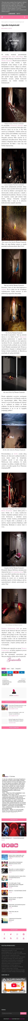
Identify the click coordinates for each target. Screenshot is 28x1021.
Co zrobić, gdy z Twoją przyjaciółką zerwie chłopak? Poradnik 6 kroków (16, 884)
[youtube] (24, 938)
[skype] (11, 938)
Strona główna (5, 22)
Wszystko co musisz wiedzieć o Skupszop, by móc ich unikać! (17, 869)
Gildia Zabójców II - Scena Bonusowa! (13, 838)
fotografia (12, 22)
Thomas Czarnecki (7, 60)
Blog (10, 1019)
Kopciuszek (23, 337)
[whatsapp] (17, 934)
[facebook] (4, 934)
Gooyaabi (22, 1019)
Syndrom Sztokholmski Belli (10, 628)
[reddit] (24, 934)
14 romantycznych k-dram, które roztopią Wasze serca (17, 876)
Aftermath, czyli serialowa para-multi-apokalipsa (17, 905)
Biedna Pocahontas (7, 511)
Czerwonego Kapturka (17, 125)
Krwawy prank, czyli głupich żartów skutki (16, 898)
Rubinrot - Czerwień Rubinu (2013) (17, 890)
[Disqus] (14, 751)
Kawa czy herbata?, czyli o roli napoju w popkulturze (16, 713)
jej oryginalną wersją (17, 572)
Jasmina (4, 289)
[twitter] (11, 934)
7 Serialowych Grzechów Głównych (15, 919)
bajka (8, 668)
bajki (12, 668)
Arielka (16, 454)
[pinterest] (4, 938)
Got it (18, 13)
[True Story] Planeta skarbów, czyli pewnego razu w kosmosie (17, 706)
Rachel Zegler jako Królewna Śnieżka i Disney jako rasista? (16, 720)
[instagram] (17, 938)
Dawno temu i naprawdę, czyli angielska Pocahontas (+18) (16, 856)
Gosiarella (5, 28)
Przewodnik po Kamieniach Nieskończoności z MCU (15, 862)
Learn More (11, 13)
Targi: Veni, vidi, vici (13, 911)
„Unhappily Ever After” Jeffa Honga (12, 56)
